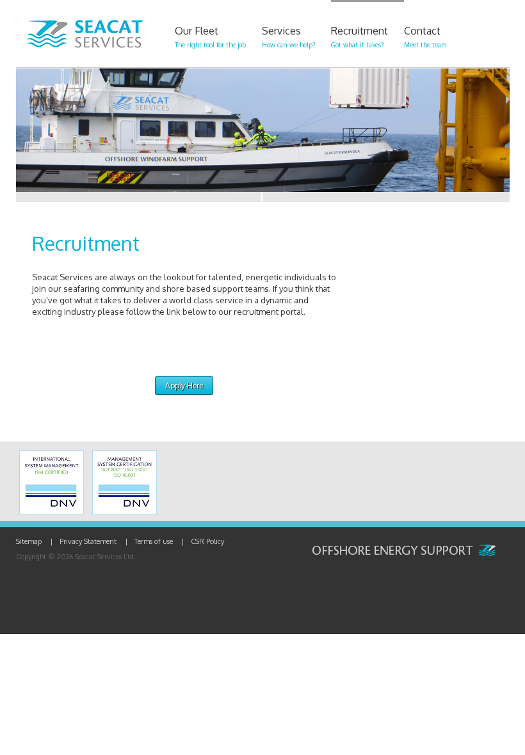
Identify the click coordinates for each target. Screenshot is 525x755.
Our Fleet (210, 36)
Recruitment (359, 36)
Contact (425, 36)
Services (288, 36)
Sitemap (29, 541)
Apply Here (184, 385)
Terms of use (153, 541)
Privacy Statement (88, 541)
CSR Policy (207, 541)
